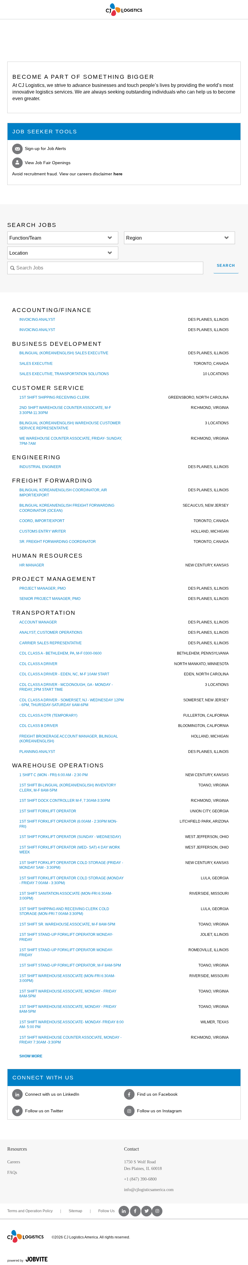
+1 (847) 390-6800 (140, 1179)
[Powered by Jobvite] (27, 1259)
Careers (13, 1162)
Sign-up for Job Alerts (45, 148)
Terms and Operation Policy (30, 1211)
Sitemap (75, 1211)
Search (226, 265)
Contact (131, 1149)
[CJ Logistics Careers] (124, 9)
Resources (17, 1149)
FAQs (12, 1172)
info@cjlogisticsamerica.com (149, 1189)
